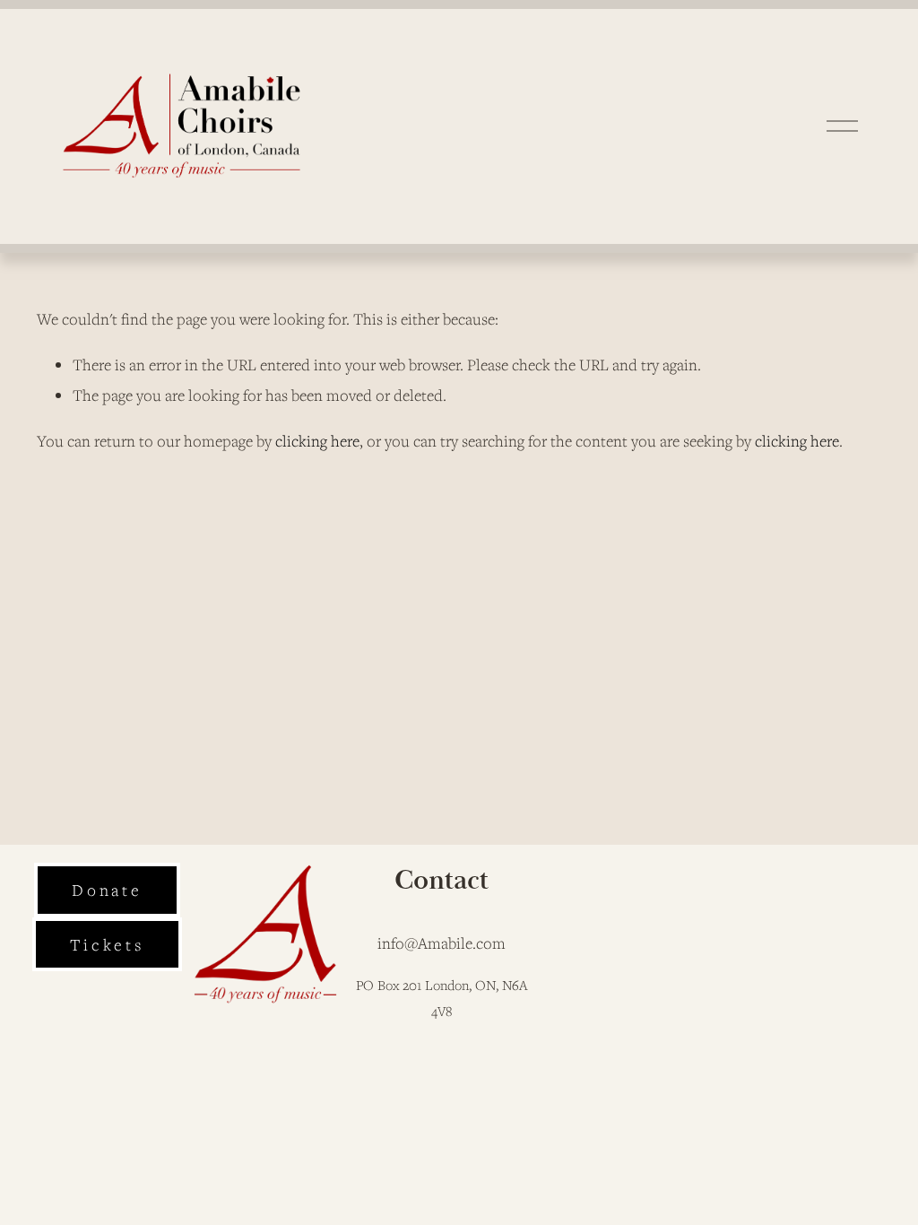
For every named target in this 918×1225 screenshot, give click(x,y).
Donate (107, 889)
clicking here (317, 440)
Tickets (107, 944)
